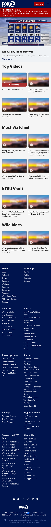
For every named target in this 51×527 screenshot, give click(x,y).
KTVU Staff (28, 442)
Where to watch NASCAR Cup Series (10, 454)
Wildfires (5, 284)
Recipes (27, 281)
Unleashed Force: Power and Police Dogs (9, 373)
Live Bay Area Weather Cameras (9, 316)
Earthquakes (7, 326)
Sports (27, 308)
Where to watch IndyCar (8, 459)
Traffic (26, 275)
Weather (7, 308)
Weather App (7, 332)
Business (5, 287)
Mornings (29, 268)
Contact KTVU (29, 448)
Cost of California (9, 365)
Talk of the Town (30, 381)
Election (5, 302)
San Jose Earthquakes (32, 346)
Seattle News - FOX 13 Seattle (31, 427)
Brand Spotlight (30, 406)
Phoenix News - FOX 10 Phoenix (32, 422)
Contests (27, 278)
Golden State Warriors (29, 321)
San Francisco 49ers (32, 317)
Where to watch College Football (8, 446)
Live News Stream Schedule (31, 460)
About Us (29, 435)
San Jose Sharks (30, 343)
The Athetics (29, 340)
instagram (28, 499)
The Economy (7, 419)
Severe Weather (8, 329)
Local (4, 272)
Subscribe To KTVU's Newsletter (32, 468)
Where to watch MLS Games (10, 485)
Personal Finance (9, 416)
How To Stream (30, 439)
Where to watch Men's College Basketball (8, 465)
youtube (18, 499)
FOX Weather (7, 335)
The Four (27, 364)
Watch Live (39, 4)
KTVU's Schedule (30, 456)
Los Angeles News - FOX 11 (31, 417)
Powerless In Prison (10, 368)
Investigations (10, 355)
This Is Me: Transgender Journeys (32, 385)
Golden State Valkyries (29, 329)
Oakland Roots (29, 334)
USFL (26, 349)
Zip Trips (27, 272)
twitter (37, 499)
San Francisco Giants (32, 325)
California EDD (8, 359)
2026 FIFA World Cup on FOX (32, 313)
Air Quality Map (8, 320)
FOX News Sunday (9, 299)
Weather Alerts (8, 312)
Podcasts (5, 293)
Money (6, 412)
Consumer (6, 290)
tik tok (33, 499)
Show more (7, 59)
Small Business (8, 422)
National (5, 275)
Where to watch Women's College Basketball (9, 473)
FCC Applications (30, 478)
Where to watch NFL (10, 442)
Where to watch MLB (10, 450)
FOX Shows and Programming (30, 452)
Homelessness (8, 362)
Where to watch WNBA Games (8, 479)
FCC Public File (29, 475)
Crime (4, 278)
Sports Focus (29, 378)
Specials (28, 355)
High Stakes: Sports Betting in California (31, 368)
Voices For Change (31, 397)
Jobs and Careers (30, 445)
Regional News (32, 412)
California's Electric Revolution (31, 360)
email (14, 499)
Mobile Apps (28, 464)
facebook (23, 499)
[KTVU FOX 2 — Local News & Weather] (9, 4)
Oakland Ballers (30, 337)
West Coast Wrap (9, 296)
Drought (5, 281)
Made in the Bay (30, 372)
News (5, 268)
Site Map (27, 472)
